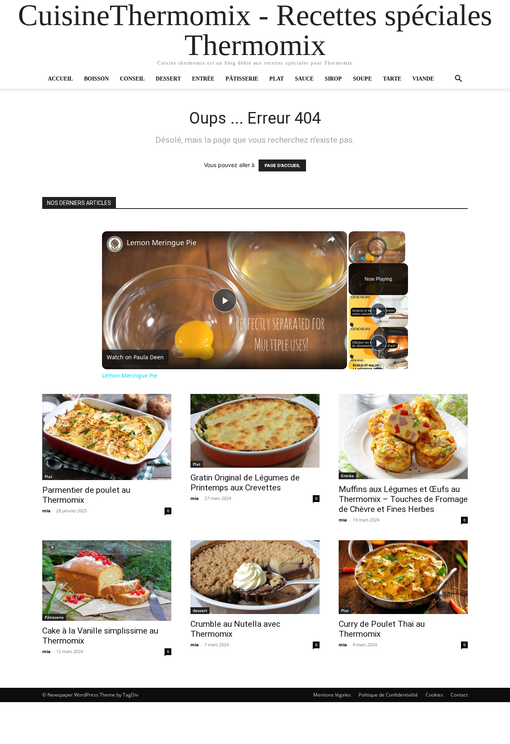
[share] (331, 239)
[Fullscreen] (400, 258)
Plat (276, 79)
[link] (115, 244)
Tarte (392, 79)
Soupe (362, 79)
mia (46, 511)
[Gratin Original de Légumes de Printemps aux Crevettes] (255, 431)
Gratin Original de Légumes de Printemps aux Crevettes (245, 482)
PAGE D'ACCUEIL (282, 165)
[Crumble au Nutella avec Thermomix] (255, 577)
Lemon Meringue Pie (161, 242)
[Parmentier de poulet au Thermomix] (106, 437)
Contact (459, 694)
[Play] (353, 258)
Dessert (168, 79)
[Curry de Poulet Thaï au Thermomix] (403, 577)
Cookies (434, 694)
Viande (423, 79)
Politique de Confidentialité (388, 694)
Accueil (60, 79)
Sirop (333, 79)
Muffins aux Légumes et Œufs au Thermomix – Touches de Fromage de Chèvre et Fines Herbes (403, 499)
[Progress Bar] (377, 253)
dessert (200, 610)
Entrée (203, 79)
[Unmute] (363, 258)
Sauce (304, 79)
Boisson (96, 79)
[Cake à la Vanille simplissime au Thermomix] (106, 580)
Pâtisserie (242, 79)
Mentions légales (332, 694)
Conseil (132, 79)
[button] (458, 79)
